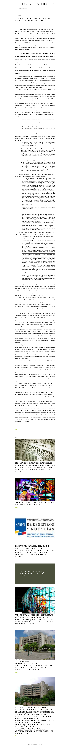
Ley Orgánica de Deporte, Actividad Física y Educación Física (32, 573)
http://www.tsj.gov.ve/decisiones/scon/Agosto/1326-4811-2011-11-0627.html (27, 25)
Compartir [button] (17, 429)
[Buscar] (54, 3)
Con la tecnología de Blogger (36, 744)
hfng (39, 746)
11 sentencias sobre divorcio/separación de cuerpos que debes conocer (34, 504)
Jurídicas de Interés (33, 4)
